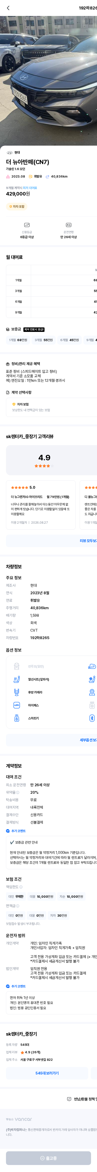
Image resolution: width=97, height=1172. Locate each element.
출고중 (51, 1158)
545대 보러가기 (47, 1073)
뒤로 (8, 8)
